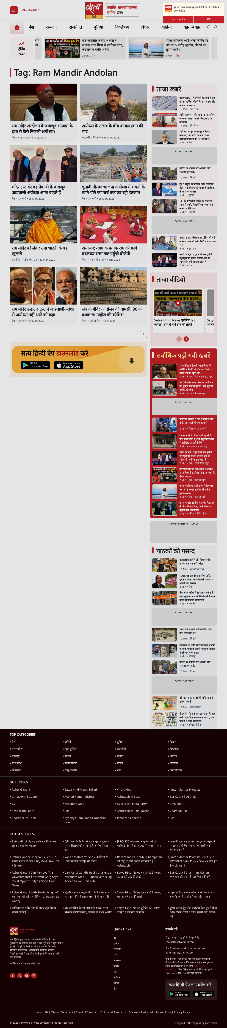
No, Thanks (178, 19)
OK (209, 19)
